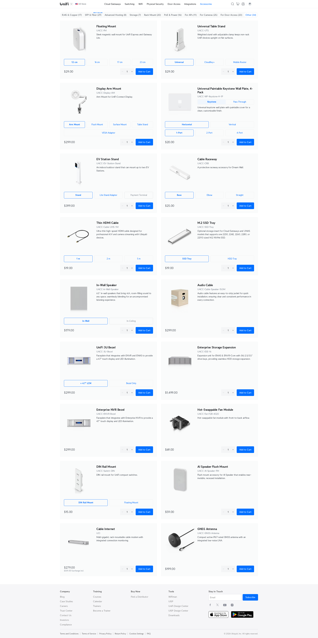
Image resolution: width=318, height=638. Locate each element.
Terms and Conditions (69, 634)
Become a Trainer (101, 610)
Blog (62, 596)
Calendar (97, 601)
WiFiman (172, 596)
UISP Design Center (178, 610)
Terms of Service (89, 634)
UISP (170, 601)
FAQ (149, 634)
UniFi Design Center (178, 606)
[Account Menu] (243, 4)
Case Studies (66, 601)
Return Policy (120, 634)
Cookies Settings (136, 634)
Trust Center (66, 610)
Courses (97, 596)
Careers (64, 606)
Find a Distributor (139, 596)
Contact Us (65, 615)
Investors (64, 620)
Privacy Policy (105, 634)
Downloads (174, 615)
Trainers (97, 606)
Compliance (66, 624)
